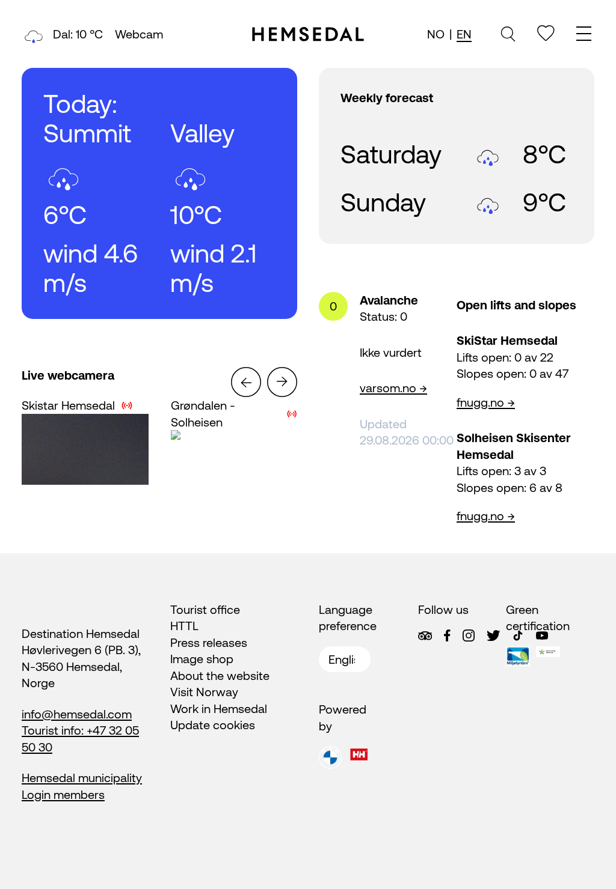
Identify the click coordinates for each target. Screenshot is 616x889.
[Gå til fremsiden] (308, 34)
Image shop (201, 659)
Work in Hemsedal (218, 708)
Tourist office (205, 609)
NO (436, 34)
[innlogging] (546, 33)
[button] (246, 382)
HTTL (184, 626)
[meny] (585, 35)
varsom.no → (393, 388)
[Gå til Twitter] (493, 635)
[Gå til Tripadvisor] (425, 635)
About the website (220, 675)
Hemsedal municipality (82, 777)
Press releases (208, 642)
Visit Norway (204, 692)
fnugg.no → (486, 402)
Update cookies (212, 725)
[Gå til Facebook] (447, 636)
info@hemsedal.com (77, 714)
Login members (63, 794)
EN (464, 34)
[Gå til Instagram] (469, 636)
